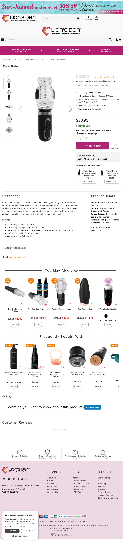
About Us (51, 478)
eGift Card (77, 492)
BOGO (105, 50)
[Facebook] (19, 479)
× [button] (36, 513)
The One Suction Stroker (61, 309)
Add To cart (94, 145)
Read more (22, 526)
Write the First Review (108, 77)
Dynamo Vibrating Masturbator (77, 373)
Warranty (102, 489)
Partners (51, 483)
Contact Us (52, 492)
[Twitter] (14, 479)
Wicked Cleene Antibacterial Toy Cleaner (35, 374)
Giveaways (78, 489)
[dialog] (20, 525)
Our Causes (52, 489)
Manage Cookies (105, 495)
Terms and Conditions (108, 498)
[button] (2, 39)
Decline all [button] (28, 531)
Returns (101, 486)
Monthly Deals (79, 486)
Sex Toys (17, 59)
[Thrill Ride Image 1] (45, 109)
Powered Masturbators (58, 59)
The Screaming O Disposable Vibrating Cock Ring (56, 374)
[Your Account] (116, 39)
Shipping (102, 483)
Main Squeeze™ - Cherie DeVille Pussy (98, 373)
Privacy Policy (104, 492)
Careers (50, 480)
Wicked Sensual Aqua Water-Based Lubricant (14, 374)
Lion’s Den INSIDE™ (81, 483)
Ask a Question (82, 85)
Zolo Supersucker (85, 309)
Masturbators (41, 59)
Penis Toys (29, 59)
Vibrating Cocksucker (108, 309)
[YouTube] (9, 479)
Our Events (52, 486)
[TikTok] (22, 479)
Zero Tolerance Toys (18, 257)
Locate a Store (79, 480)
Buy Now (15, 325)
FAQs (100, 480)
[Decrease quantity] (77, 138)
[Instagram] (4, 479)
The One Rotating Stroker (15, 310)
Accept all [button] (12, 531)
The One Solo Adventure (38, 309)
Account (76, 478)
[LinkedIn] (26, 479)
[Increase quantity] (86, 138)
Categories (7, 59)
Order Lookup (104, 478)
